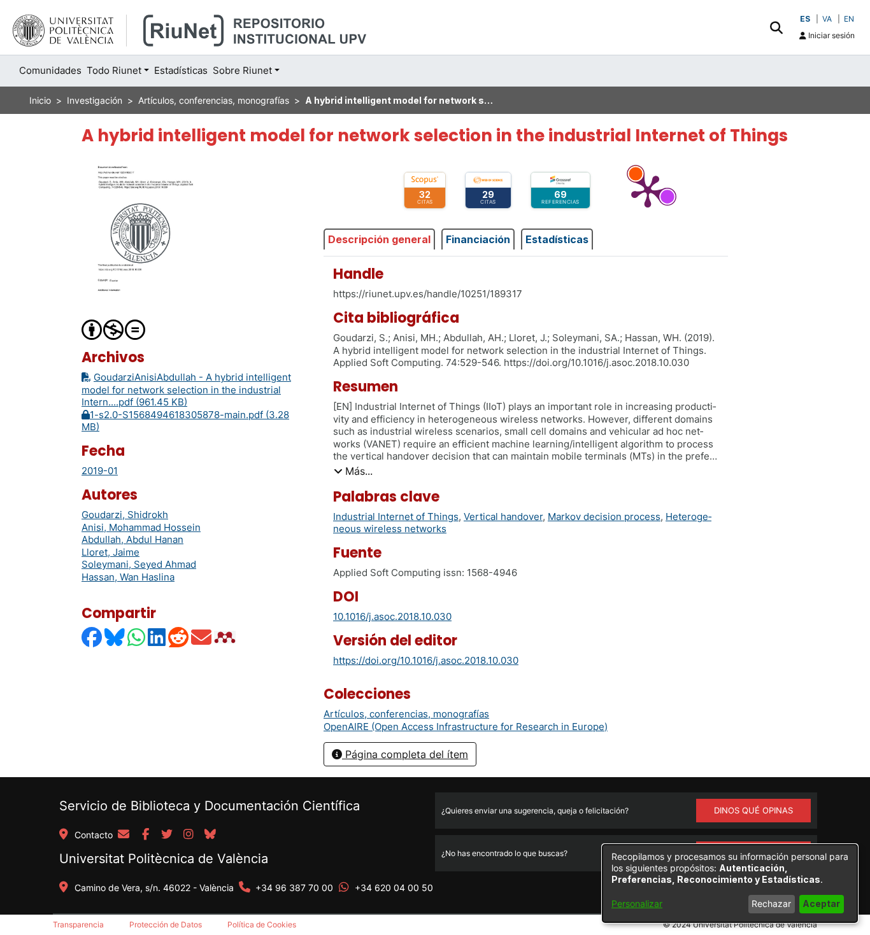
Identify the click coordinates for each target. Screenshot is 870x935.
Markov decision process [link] (604, 516)
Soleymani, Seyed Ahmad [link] (139, 564)
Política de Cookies (261, 924)
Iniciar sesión (830, 35)
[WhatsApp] (136, 637)
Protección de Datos (165, 924)
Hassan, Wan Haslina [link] (128, 577)
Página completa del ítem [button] (405, 754)
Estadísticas (556, 239)
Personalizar (636, 903)
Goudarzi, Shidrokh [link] (125, 515)
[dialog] (730, 883)
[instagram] (188, 835)
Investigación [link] (94, 100)
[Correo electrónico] (202, 637)
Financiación (478, 239)
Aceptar (821, 903)
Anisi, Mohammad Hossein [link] (141, 527)
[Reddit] (179, 637)
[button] (776, 27)
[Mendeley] (226, 637)
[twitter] (167, 835)
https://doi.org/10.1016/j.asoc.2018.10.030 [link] (425, 660)
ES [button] (805, 19)
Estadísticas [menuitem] (181, 70)
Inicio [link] (40, 100)
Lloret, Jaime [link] (110, 552)
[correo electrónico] (123, 835)
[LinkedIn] (157, 637)
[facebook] (145, 835)
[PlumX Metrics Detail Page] (648, 190)
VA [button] (827, 19)
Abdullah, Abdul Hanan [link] (132, 539)
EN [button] (849, 19)
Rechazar (771, 903)
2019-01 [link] (100, 471)
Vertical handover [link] (503, 516)
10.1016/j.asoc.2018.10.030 (392, 616)
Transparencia (78, 924)
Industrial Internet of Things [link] (396, 516)
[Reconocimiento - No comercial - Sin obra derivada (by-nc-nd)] (114, 329)
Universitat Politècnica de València (163, 858)
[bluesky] (210, 835)
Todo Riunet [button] (114, 70)
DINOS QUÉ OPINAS (753, 810)
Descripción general (379, 239)
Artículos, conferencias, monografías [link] (213, 100)
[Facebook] (92, 637)
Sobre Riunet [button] (242, 70)
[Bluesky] (115, 637)
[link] (406, 714)
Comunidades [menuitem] (50, 70)
